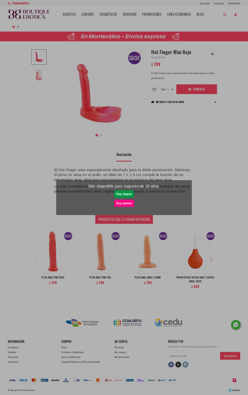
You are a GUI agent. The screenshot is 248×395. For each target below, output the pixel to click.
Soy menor (124, 203)
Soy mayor (124, 194)
